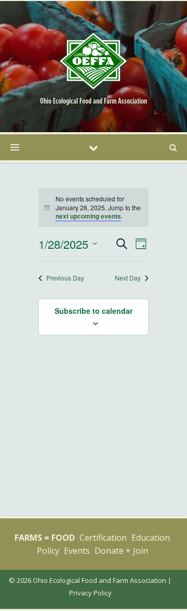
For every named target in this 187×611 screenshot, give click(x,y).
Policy (48, 550)
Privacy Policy (90, 592)
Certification (103, 537)
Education (150, 537)
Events (77, 550)
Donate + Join (121, 550)
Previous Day (65, 278)
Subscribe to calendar (93, 311)
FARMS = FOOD (45, 537)
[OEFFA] (93, 60)
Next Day (128, 278)
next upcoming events (88, 216)
